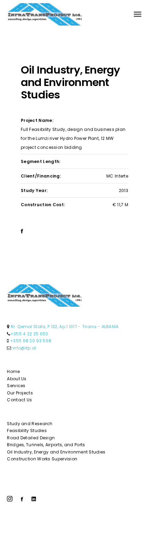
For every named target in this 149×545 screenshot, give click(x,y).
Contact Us (19, 400)
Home (13, 371)
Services (16, 386)
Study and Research (29, 424)
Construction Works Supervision (42, 459)
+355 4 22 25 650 (29, 334)
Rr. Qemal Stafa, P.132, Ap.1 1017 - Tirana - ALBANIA (65, 326)
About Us (16, 379)
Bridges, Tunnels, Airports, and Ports (46, 445)
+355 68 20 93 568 (30, 341)
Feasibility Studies (27, 430)
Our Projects (20, 393)
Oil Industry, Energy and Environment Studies (56, 452)
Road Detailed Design (31, 438)
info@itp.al (24, 348)
